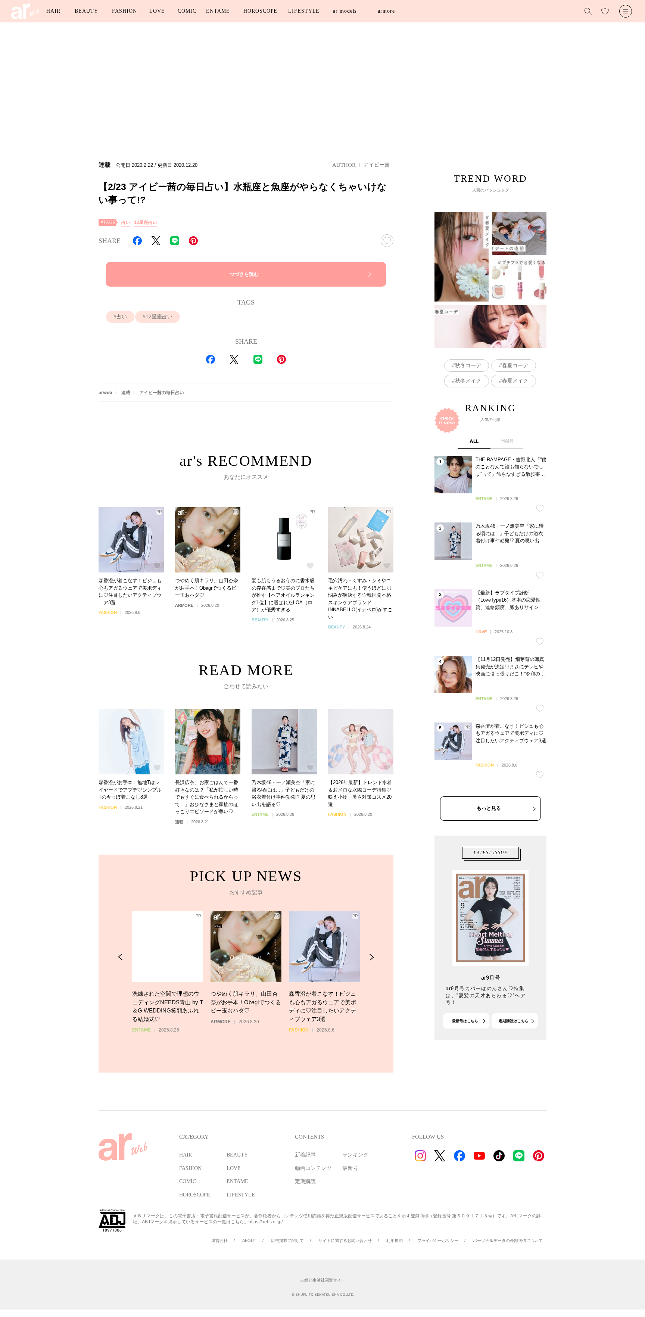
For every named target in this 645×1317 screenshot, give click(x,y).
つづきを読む (244, 274)
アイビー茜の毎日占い (161, 392)
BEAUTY (86, 11)
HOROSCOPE (260, 11)
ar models (344, 11)
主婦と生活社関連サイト (322, 1280)
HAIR (53, 11)
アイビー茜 (377, 165)
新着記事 (305, 1155)
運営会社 (219, 1240)
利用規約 (394, 1240)
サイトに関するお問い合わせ (345, 1240)
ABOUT (249, 1240)
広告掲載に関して (287, 1240)
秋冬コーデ (468, 365)
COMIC (187, 11)
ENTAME (218, 11)
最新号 (350, 1168)
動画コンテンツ (313, 1168)
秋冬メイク (468, 381)
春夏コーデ (515, 365)
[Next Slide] (371, 957)
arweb (105, 392)
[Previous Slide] (120, 957)
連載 (125, 392)
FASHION (124, 11)
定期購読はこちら (514, 1021)
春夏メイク (515, 381)
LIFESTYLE (304, 11)
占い (125, 222)
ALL (474, 441)
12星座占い (145, 222)
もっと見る (489, 808)
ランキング (355, 1155)
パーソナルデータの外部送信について (508, 1240)
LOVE (157, 11)
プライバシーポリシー (437, 1240)
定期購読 (305, 1181)
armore (386, 11)
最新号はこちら (465, 1021)
